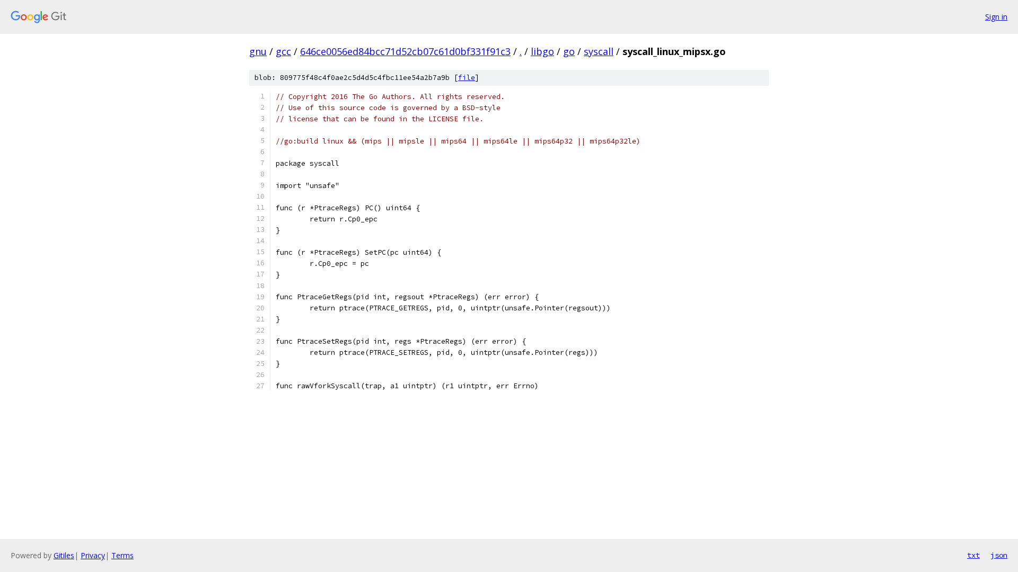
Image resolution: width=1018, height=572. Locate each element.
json (998, 555)
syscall (598, 51)
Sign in (996, 17)
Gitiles (64, 555)
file (466, 77)
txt (973, 555)
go (569, 51)
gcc (283, 51)
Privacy (93, 555)
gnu (258, 51)
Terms (122, 555)
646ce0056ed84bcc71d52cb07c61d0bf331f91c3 (405, 51)
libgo (542, 51)
